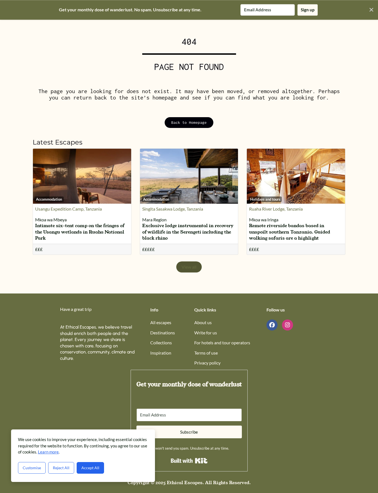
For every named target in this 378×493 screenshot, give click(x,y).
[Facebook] (272, 325)
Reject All (61, 467)
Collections (161, 342)
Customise (32, 467)
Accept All (90, 467)
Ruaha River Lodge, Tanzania (276, 208)
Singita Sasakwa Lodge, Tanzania (172, 208)
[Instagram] (287, 325)
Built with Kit (189, 461)
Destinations (162, 332)
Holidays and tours (265, 199)
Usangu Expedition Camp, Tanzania (68, 208)
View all (189, 266)
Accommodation (49, 199)
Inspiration (160, 352)
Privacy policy (207, 362)
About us (203, 322)
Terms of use (206, 352)
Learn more (48, 451)
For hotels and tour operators (222, 342)
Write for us (205, 332)
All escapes (160, 322)
